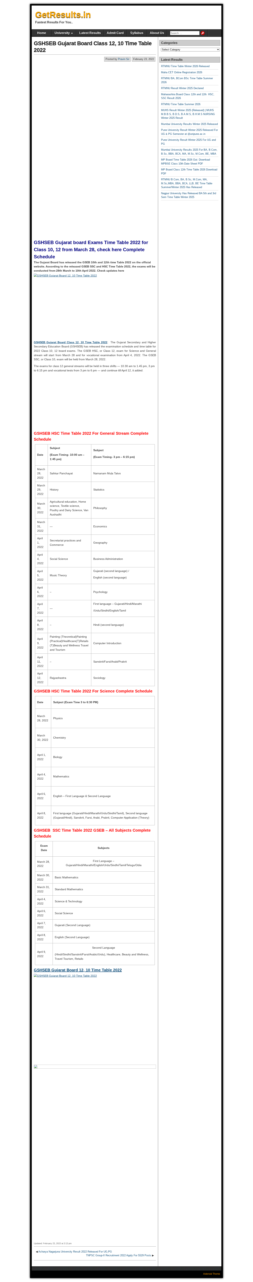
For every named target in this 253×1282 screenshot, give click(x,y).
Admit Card (115, 33)
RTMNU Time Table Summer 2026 (180, 104)
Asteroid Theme (211, 1273)
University (62, 33)
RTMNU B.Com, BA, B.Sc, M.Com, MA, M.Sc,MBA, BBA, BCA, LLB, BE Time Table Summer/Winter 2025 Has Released (186, 183)
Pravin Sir (123, 59)
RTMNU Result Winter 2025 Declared (182, 88)
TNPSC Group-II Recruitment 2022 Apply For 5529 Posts (118, 1255)
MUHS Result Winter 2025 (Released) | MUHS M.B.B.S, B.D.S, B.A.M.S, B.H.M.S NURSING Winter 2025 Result (188, 114)
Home (41, 33)
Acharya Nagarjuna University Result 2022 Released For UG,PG (75, 1251)
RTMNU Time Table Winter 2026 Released (185, 66)
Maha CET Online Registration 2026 (181, 72)
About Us (157, 33)
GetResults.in (63, 14)
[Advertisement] (95, 91)
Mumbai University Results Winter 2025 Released (189, 124)
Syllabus (136, 33)
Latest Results (90, 33)
